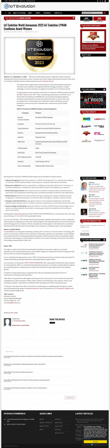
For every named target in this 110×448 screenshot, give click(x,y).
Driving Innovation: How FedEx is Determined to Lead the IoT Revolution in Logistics (97, 214)
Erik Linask (14, 313)
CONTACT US (22, 1)
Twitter (6, 291)
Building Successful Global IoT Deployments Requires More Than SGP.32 (24, 364)
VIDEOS (58, 419)
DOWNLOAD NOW (93, 249)
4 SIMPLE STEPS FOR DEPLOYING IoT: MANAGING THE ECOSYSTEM (97, 261)
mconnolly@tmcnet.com (12, 303)
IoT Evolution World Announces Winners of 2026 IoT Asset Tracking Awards (25, 388)
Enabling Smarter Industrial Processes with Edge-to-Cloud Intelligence (96, 245)
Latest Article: (95, 184)
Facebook (60, 288)
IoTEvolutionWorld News (14, 32)
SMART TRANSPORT (46, 422)
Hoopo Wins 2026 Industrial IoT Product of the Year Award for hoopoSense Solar (27, 380)
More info (87, 438)
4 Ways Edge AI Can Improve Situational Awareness (18, 372)
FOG (42, 429)
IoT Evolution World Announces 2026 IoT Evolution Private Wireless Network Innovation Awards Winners (33, 356)
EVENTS (58, 429)
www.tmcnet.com (33, 288)
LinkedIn (67, 288)
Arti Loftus (92, 194)
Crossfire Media (9, 232)
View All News (69, 397)
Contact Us (58, 13)
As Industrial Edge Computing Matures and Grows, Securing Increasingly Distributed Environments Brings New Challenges (96, 202)
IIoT (10, 13)
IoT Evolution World (46, 81)
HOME (6, 1)
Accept (95, 442)
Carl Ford (91, 182)
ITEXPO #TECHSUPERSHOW (33, 263)
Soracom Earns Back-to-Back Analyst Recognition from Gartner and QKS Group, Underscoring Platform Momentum (91, 420)
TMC (30, 77)
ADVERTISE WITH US (30, 1)
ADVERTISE (59, 426)
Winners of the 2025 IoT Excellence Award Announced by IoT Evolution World (93, 47)
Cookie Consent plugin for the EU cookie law (95, 445)
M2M (42, 419)
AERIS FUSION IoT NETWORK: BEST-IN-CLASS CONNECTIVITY (97, 275)
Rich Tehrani (24, 95)
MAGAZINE (59, 422)
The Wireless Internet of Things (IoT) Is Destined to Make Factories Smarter (96, 253)
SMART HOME (45, 426)
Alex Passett (92, 209)
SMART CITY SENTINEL (19, 13)
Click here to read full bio (21, 325)
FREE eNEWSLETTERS (13, 1)
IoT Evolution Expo (19, 214)
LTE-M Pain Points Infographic (94, 268)
